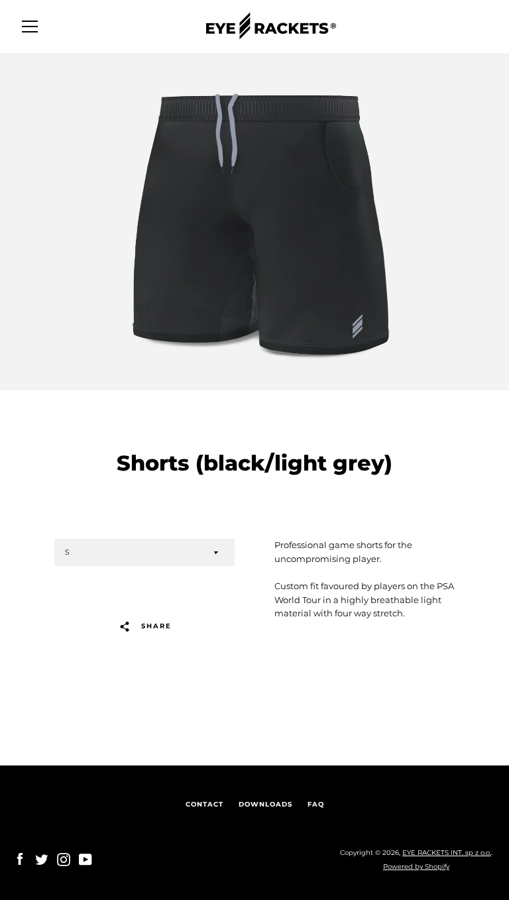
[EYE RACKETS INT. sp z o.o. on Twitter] (41, 859)
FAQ (316, 804)
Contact (204, 804)
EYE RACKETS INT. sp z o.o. (446, 852)
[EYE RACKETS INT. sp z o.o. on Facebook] (20, 859)
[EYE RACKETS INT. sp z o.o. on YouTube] (85, 859)
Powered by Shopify (416, 866)
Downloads (265, 804)
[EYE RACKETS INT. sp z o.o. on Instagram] (63, 859)
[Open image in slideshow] (254, 221)
